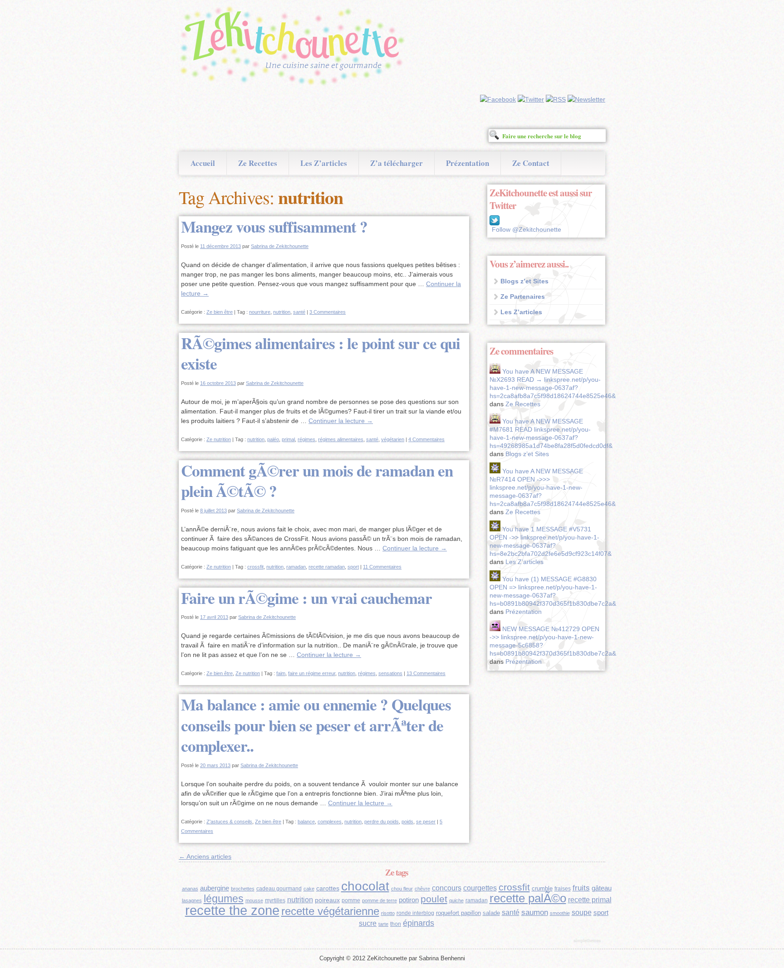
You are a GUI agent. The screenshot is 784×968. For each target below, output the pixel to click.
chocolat (365, 886)
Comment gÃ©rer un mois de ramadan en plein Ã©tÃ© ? (317, 481)
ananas (190, 888)
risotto (388, 913)
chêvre (422, 888)
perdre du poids (381, 821)
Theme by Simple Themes (588, 941)
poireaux (327, 900)
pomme (351, 900)
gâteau (602, 888)
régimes (306, 439)
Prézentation (467, 163)
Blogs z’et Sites (524, 281)
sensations (390, 673)
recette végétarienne (330, 911)
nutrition (281, 312)
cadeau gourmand (279, 888)
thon (395, 924)
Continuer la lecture (341, 420)
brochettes (243, 888)
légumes (224, 899)
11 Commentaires (382, 566)
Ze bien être (219, 312)
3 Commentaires (327, 312)
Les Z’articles (323, 163)
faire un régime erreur (311, 673)
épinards (418, 923)
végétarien (392, 439)
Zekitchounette (294, 47)
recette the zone (232, 910)
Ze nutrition (218, 439)
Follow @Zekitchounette (526, 229)
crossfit (255, 566)
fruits (581, 888)
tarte (383, 924)
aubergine (214, 888)
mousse (254, 900)
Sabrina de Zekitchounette (280, 246)
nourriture (259, 312)
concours (446, 888)
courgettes (480, 888)
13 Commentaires (426, 673)
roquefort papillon (458, 913)
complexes (330, 821)
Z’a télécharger (396, 163)
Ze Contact (530, 163)
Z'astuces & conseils (229, 821)
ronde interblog (415, 913)
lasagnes (192, 900)
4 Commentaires (426, 439)
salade (491, 913)
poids (407, 821)
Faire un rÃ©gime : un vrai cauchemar (306, 597)
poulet (434, 899)
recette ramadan (327, 566)
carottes (327, 888)
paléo (273, 439)
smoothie (560, 913)
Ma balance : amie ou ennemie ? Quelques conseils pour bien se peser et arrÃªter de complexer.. (316, 725)
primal (288, 439)
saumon (534, 912)
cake (309, 888)
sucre (368, 923)
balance (306, 821)
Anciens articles (205, 856)
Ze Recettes (257, 163)
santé (299, 312)
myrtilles (275, 900)
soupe (582, 912)
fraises (562, 888)
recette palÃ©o (528, 898)
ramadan (296, 566)
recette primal (590, 899)
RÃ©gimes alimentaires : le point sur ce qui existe (320, 353)
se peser (426, 821)
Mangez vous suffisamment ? (274, 226)
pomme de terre (379, 900)
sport (353, 566)
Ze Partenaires (522, 296)
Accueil (203, 163)
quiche (456, 900)
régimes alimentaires (340, 439)
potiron (409, 900)
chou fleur (402, 888)
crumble (542, 888)
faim (280, 673)
